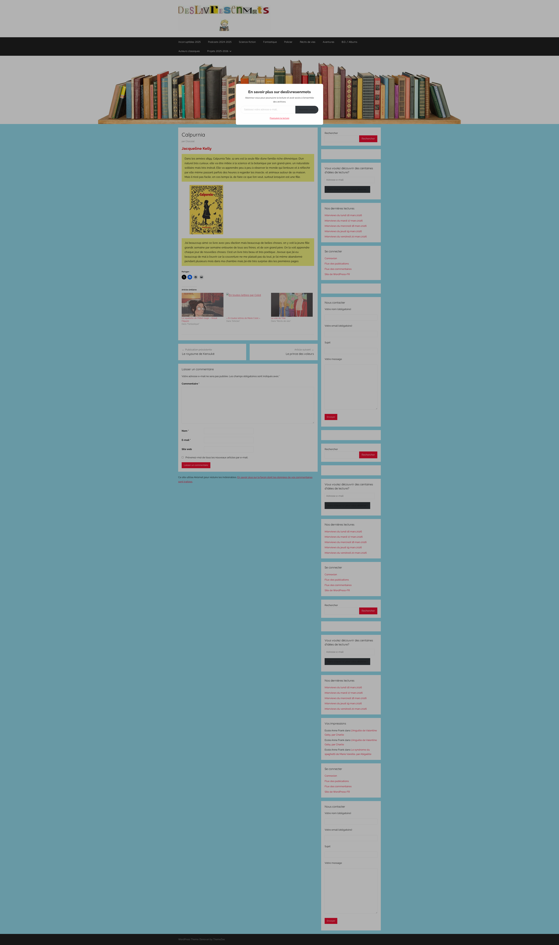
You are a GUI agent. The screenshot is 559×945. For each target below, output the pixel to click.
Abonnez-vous (307, 109)
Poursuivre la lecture (279, 118)
